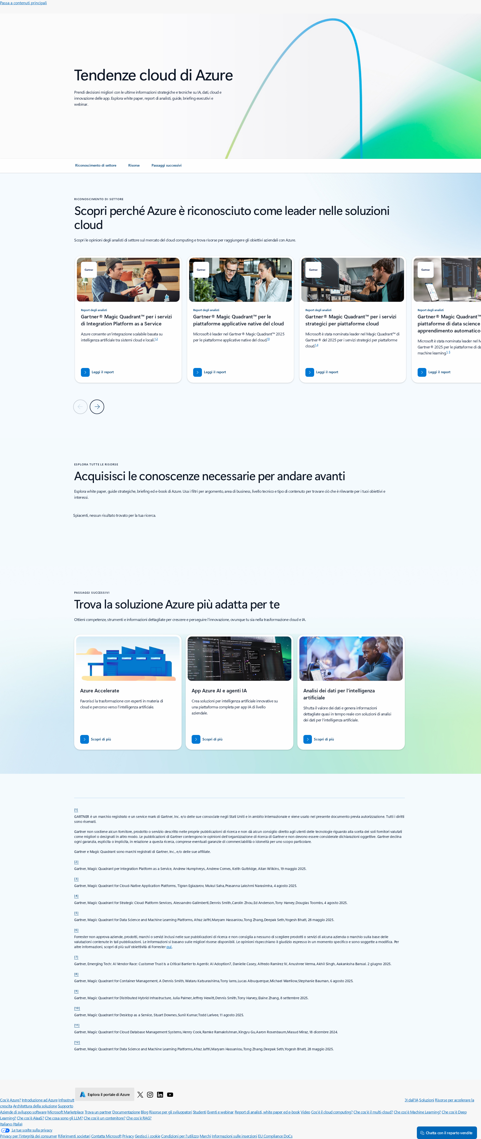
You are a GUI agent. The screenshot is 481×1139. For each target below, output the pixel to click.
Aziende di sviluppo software (23, 1111)
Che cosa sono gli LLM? (64, 1117)
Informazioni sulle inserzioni (234, 1135)
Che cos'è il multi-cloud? (373, 1111)
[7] (76, 957)
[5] (76, 913)
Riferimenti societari (74, 1135)
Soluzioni (426, 1099)
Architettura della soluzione (35, 1105)
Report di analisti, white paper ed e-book (267, 1111)
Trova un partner (98, 1111)
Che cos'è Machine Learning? (417, 1111)
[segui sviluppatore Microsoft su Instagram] (150, 1094)
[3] (76, 878)
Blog (144, 1111)
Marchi (205, 1135)
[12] (77, 1042)
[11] (77, 1025)
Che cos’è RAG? (139, 1117)
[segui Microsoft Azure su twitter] (140, 1094)
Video (305, 1111)
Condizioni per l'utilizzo (180, 1135)
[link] (95, 167)
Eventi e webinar (220, 1111)
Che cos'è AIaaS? (30, 1117)
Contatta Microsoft (106, 1135)
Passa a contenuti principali (23, 2)
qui (169, 946)
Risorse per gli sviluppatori (170, 1111)
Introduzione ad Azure (40, 1099)
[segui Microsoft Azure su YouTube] (170, 1094)
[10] (77, 1008)
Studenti (199, 1111)
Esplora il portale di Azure (109, 1094)
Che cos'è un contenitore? (104, 1117)
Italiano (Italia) (11, 1123)
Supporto (65, 1105)
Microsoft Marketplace (65, 1111)
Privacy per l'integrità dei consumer (28, 1135)
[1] (76, 809)
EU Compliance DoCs (275, 1135)
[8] (76, 974)
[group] (128, 319)
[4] (76, 896)
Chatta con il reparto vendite (449, 1132)
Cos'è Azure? (10, 1099)
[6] (76, 930)
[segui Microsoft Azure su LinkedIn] (160, 1094)
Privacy (128, 1135)
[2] (76, 861)
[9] (76, 991)
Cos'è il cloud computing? (332, 1111)
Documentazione (126, 1111)
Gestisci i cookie (147, 1135)
